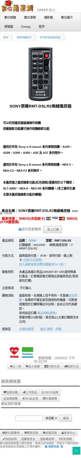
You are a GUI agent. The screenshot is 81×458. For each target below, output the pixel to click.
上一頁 (16, 366)
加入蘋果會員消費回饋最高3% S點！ (42, 264)
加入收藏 (34, 366)
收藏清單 (51, 432)
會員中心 (69, 432)
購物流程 (32, 432)
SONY (33, 240)
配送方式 (73, 366)
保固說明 (11, 439)
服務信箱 (53, 446)
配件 (5, 37)
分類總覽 (51, 398)
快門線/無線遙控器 (50, 37)
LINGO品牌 (50, 392)
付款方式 (54, 366)
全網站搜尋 (26, 329)
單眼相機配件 (24, 37)
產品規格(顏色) (47, 313)
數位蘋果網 (12, 432)
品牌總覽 (12, 398)
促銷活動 (12, 392)
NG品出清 (31, 398)
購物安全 (29, 439)
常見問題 (66, 439)
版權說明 (48, 439)
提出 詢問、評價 (50, 329)
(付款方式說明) (32, 260)
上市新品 (31, 392)
